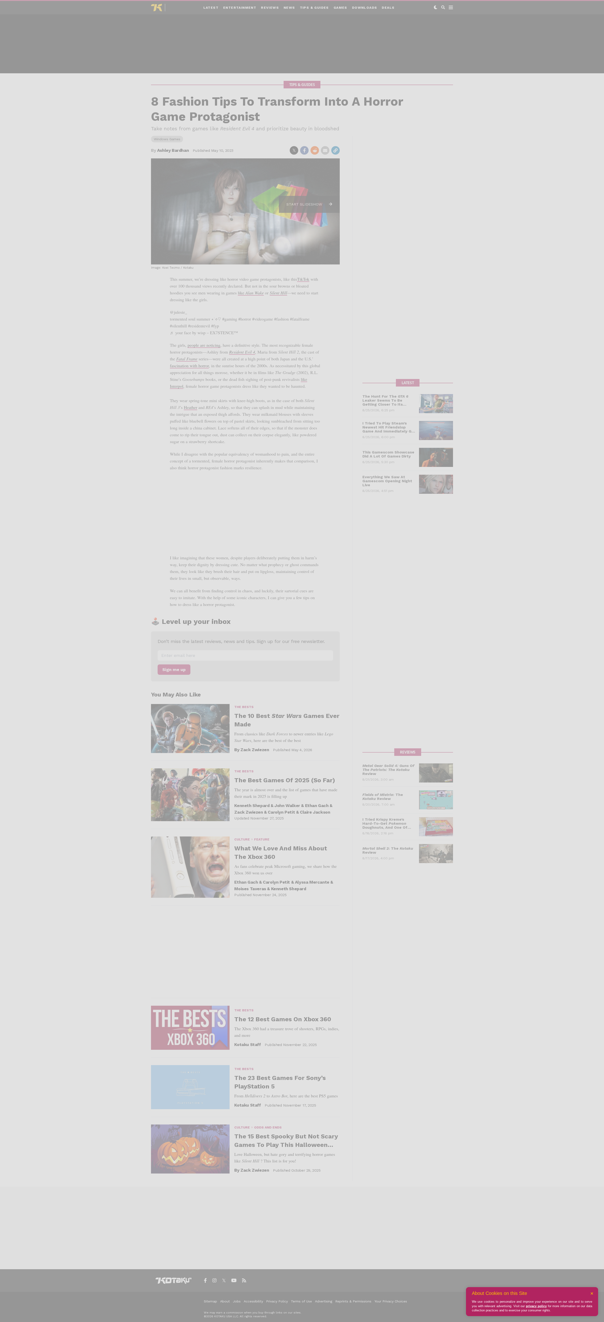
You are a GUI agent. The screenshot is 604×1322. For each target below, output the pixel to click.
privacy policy (536, 1306)
